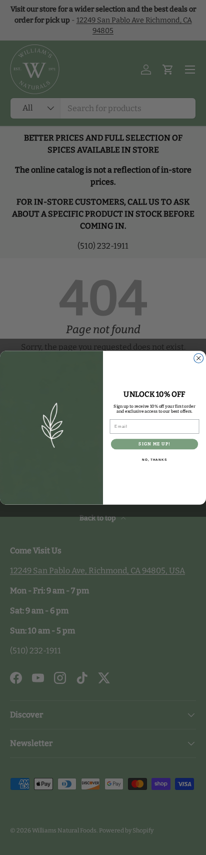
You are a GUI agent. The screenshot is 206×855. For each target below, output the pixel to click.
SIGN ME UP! (154, 443)
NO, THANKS (154, 460)
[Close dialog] (199, 358)
